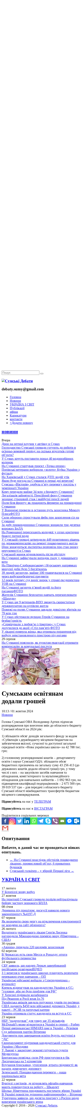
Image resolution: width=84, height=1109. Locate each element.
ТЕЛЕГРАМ (42, 801)
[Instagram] (12, 821)
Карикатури (18, 415)
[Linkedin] (26, 821)
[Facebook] (5, 821)
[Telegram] (40, 821)
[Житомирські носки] (42, 94)
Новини (15, 400)
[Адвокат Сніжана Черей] (42, 62)
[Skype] (48, 821)
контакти (16, 419)
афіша (14, 411)
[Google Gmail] (5, 828)
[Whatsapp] (33, 821)
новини (10, 431)
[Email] (62, 821)
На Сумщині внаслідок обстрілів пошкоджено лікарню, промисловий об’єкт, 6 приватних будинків (44, 863)
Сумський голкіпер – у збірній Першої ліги (42, 871)
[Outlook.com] (76, 821)
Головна (15, 397)
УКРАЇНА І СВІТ (22, 404)
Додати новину (21, 423)
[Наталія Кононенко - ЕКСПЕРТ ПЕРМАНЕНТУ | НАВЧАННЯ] (42, 125)
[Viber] (55, 821)
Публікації (17, 408)
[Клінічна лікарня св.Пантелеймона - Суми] (42, 31)
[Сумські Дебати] (17, 381)
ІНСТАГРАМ (43, 808)
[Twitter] (19, 821)
